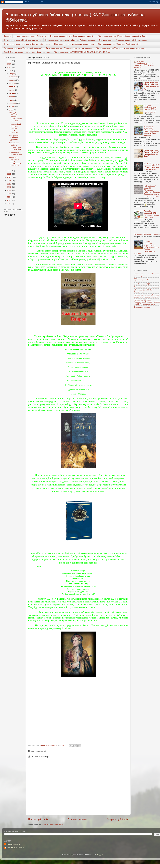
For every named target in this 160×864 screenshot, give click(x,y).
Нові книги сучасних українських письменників (74, 44)
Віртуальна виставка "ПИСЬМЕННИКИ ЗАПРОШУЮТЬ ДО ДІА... (82, 52)
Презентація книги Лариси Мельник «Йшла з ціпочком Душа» (151, 86)
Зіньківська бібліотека (15, 848)
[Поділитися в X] (75, 745)
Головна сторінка (77, 819)
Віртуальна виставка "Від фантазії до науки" (23, 48)
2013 (9, 200)
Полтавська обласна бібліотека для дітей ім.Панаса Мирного (146, 296)
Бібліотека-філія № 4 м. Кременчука (143, 291)
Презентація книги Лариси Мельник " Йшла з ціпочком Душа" (151, 153)
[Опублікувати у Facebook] (77, 745)
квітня (11, 100)
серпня (12, 87)
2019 (9, 180)
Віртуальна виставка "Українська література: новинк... (69, 48)
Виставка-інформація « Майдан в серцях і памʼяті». (72, 36)
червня (12, 93)
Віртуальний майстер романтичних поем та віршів (15, 146)
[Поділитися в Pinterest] (80, 745)
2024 (9, 67)
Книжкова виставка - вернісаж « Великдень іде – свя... (27, 44)
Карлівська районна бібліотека (146, 287)
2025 (9, 64)
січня (11, 110)
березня (12, 103)
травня (12, 97)
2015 (9, 194)
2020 (9, 177)
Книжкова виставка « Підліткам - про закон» (23, 40)
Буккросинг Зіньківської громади (147, 234)
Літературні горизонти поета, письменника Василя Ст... (15, 162)
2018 (9, 184)
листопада (13, 77)
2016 (9, 190)
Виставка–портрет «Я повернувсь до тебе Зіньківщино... (123, 40)
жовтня (12, 80)
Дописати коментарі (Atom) (53, 824)
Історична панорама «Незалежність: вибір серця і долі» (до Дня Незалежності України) (146, 247)
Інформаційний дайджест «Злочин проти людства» (15, 128)
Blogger (100, 854)
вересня (12, 83)
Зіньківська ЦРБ (13, 844)
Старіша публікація (117, 819)
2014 (9, 197)
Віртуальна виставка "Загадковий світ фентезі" (118, 44)
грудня (12, 74)
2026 (9, 61)
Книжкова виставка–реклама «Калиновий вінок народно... (70, 40)
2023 (9, 71)
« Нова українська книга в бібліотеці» (30, 36)
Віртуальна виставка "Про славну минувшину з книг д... (120, 48)
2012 (9, 204)
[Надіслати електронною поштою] (70, 745)
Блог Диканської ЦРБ (142, 284)
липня (12, 90)
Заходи (7, 36)
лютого (12, 106)
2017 (9, 187)
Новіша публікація (38, 819)
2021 (9, 174)
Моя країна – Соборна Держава (14, 138)
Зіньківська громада (142, 307)
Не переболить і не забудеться (15, 153)
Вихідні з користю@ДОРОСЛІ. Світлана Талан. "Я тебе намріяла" (144, 65)
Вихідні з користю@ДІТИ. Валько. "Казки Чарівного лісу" (150, 109)
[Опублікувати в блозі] (73, 745)
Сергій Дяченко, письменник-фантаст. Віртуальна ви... (27, 52)
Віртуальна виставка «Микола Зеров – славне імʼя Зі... (121, 36)
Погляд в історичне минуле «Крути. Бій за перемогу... (15, 117)
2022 (9, 171)
